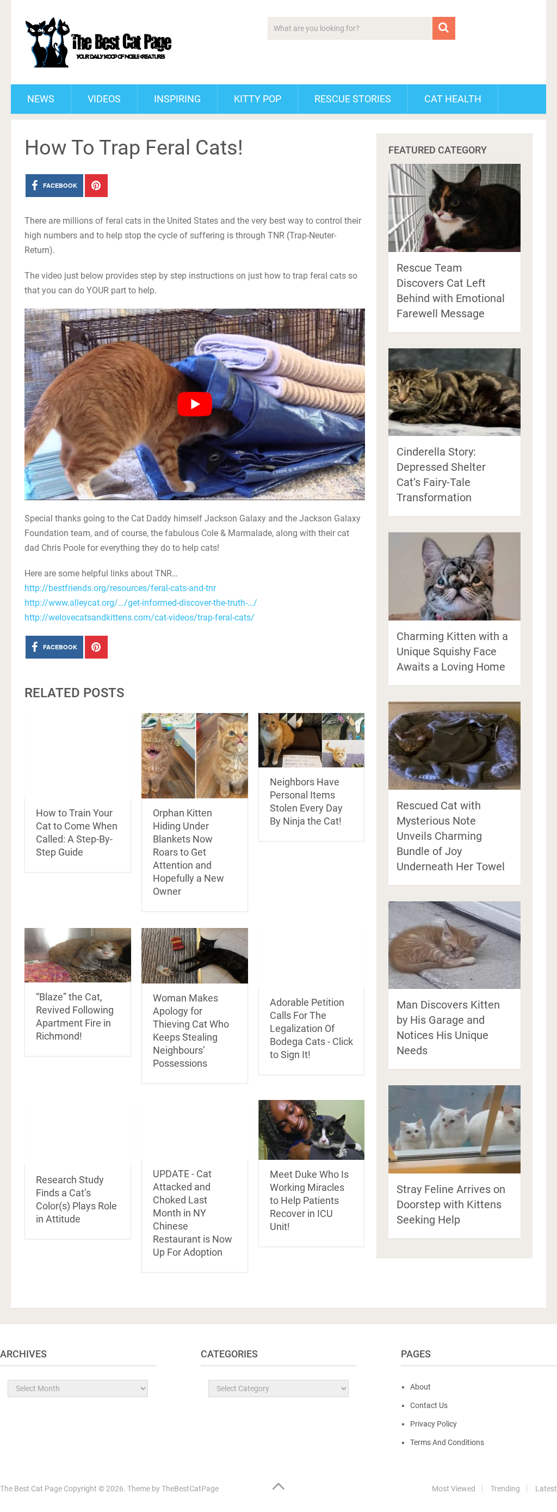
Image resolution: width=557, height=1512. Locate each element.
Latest (546, 1488)
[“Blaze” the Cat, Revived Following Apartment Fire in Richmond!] (77, 955)
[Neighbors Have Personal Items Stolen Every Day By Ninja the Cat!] (311, 740)
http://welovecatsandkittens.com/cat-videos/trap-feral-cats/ (139, 617)
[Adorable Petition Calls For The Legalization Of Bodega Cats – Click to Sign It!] (311, 958)
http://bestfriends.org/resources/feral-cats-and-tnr (120, 588)
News (40, 99)
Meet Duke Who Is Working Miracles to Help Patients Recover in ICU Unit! (309, 1200)
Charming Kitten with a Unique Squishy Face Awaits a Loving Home (452, 651)
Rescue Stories (352, 99)
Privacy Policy (433, 1423)
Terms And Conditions (447, 1442)
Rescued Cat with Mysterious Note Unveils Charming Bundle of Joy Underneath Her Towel (451, 836)
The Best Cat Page (31, 1488)
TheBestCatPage (190, 1488)
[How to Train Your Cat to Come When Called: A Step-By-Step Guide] (77, 755)
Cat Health (452, 99)
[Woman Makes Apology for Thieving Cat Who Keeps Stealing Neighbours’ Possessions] (194, 956)
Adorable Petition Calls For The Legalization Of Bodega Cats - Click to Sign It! (311, 1028)
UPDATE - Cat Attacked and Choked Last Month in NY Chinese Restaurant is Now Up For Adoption (192, 1213)
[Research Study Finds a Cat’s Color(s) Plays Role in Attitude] (77, 1132)
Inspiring (177, 99)
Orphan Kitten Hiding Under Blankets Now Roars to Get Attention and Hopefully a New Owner (188, 852)
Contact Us (429, 1405)
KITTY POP (257, 99)
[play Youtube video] (194, 404)
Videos (104, 99)
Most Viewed (453, 1488)
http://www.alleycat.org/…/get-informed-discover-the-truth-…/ (140, 603)
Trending (505, 1488)
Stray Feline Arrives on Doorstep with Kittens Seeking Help (451, 1204)
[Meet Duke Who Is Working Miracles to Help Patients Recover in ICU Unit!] (311, 1130)
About (420, 1386)
